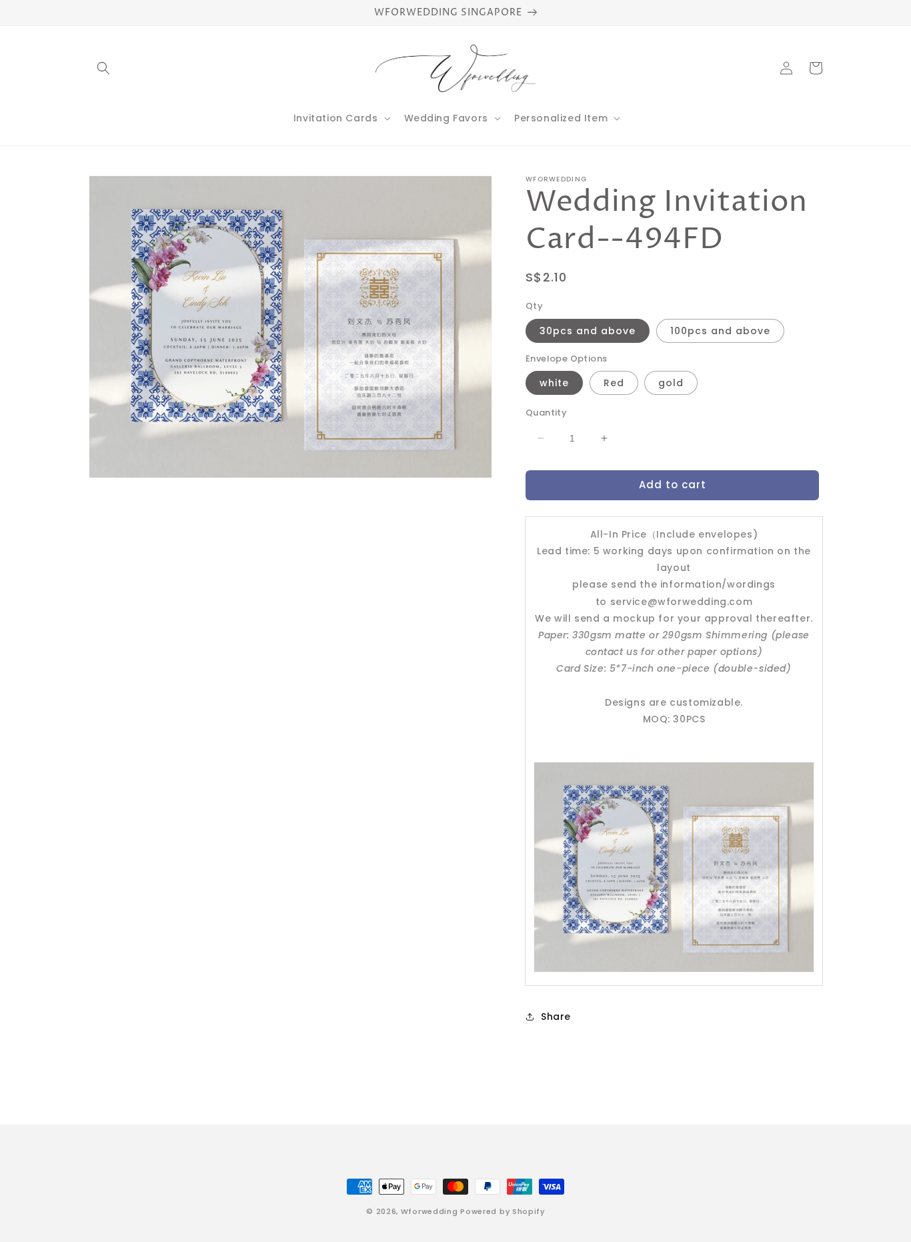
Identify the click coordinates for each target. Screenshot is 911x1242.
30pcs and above (588, 331)
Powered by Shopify (502, 1211)
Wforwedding (429, 1211)
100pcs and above (720, 331)
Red (614, 383)
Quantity (546, 412)
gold (671, 383)
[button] (103, 68)
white (554, 383)
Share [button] (556, 1016)
